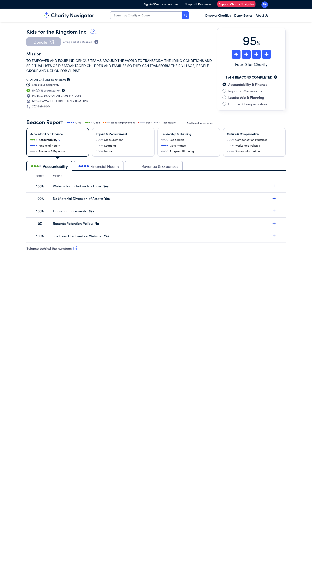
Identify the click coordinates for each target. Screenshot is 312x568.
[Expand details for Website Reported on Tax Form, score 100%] (274, 186)
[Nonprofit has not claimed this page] (28, 84)
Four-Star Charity (251, 64)
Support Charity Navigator (236, 4)
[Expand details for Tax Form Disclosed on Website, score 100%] (274, 236)
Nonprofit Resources (198, 4)
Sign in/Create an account (161, 4)
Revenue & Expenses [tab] (159, 166)
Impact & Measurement (247, 91)
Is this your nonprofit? (45, 84)
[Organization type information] (63, 90)
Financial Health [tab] (104, 166)
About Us (262, 15)
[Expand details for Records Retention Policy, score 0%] (274, 223)
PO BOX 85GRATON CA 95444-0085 (56, 95)
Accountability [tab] (55, 166)
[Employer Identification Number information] (68, 79)
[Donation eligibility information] (96, 42)
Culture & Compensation (247, 104)
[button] (43, 41)
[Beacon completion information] (275, 77)
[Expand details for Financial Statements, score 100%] (274, 211)
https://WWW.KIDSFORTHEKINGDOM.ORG (60, 101)
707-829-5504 (41, 106)
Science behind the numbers (49, 248)
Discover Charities (218, 15)
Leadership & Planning (246, 97)
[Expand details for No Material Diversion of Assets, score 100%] (274, 198)
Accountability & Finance (248, 84)
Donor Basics (243, 15)
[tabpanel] (156, 208)
